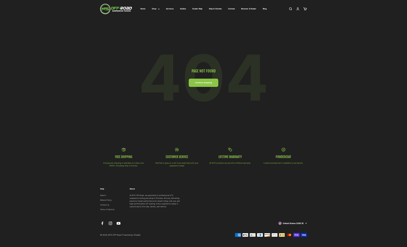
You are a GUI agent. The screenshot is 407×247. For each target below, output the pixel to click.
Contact (231, 9)
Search (103, 195)
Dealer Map (197, 9)
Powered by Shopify (131, 235)
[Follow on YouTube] (118, 223)
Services (170, 9)
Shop (154, 9)
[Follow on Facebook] (102, 223)
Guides (183, 9)
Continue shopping (203, 82)
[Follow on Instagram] (110, 223)
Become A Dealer (248, 9)
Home (142, 9)
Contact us (104, 205)
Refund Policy (106, 200)
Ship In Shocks (215, 9)
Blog (265, 9)
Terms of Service (107, 209)
